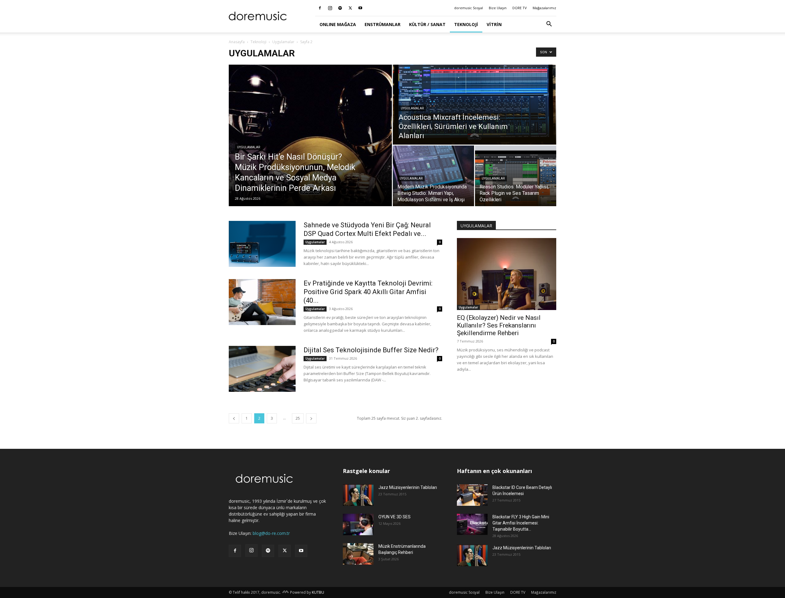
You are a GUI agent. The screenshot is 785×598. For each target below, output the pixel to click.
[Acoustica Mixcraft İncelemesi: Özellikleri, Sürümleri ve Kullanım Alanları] (474, 105)
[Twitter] (350, 8)
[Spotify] (340, 8)
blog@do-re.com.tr (271, 533)
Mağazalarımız (544, 8)
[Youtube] (360, 8)
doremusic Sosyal (468, 8)
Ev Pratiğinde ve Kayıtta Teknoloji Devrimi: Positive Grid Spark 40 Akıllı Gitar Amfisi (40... (368, 291)
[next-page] (311, 418)
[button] (549, 25)
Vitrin (494, 24)
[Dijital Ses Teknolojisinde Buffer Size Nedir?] (262, 369)
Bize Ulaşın (498, 8)
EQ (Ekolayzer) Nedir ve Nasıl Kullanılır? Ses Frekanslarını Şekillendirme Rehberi (499, 325)
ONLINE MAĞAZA (338, 24)
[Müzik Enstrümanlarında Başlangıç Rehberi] (358, 554)
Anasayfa (237, 41)
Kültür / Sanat (427, 24)
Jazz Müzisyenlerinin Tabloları (407, 487)
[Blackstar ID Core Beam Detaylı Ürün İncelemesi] (472, 495)
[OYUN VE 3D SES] (358, 524)
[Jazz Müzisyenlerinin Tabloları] (358, 495)
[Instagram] (330, 8)
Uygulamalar (283, 41)
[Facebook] (319, 8)
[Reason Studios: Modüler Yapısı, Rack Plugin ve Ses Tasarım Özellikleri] (515, 176)
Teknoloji (466, 24)
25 (298, 418)
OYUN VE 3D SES (394, 516)
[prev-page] (234, 418)
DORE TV (519, 8)
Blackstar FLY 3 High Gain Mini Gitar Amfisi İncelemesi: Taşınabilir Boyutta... (520, 523)
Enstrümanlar (382, 24)
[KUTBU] (285, 592)
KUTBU (318, 592)
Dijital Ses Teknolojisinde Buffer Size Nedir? (371, 350)
